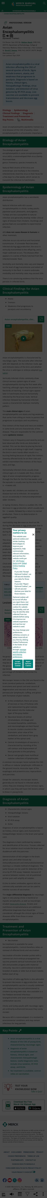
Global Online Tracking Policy (20, 566)
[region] (23, 599)
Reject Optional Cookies (28, 664)
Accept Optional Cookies (18, 664)
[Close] (33, 534)
